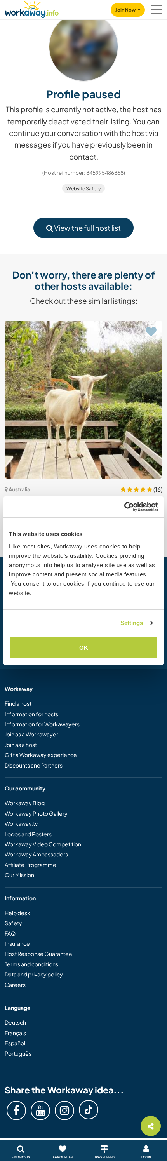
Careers (15, 984)
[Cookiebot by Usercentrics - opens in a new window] (124, 507)
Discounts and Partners (34, 765)
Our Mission (19, 874)
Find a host (18, 703)
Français (15, 1032)
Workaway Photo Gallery (36, 813)
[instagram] (64, 1110)
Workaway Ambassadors (36, 854)
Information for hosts (31, 713)
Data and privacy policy (34, 974)
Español (15, 1042)
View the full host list (87, 227)
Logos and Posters (28, 833)
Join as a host (21, 744)
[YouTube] (40, 1110)
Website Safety (83, 188)
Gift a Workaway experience (41, 754)
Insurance (17, 943)
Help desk (17, 912)
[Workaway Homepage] (32, 8)
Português (18, 1053)
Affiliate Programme (30, 864)
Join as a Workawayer (31, 734)
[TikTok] (88, 1109)
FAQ (10, 933)
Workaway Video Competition (43, 844)
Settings (131, 623)
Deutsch (15, 1022)
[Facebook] (16, 1110)
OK (83, 647)
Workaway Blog (25, 802)
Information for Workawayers (42, 724)
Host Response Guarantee (38, 953)
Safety (13, 922)
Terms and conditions (31, 964)
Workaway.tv (21, 823)
